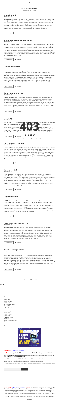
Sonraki (35, 279)
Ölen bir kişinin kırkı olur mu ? (14, 93)
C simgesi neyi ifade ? (11, 170)
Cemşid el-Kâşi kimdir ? (12, 67)
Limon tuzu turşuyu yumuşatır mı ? (16, 223)
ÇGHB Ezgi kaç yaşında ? (12, 196)
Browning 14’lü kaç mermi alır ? (15, 250)
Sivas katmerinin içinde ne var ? (14, 143)
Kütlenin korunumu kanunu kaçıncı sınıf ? (18, 40)
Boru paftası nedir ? (10, 15)
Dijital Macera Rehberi (29, 8)
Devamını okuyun (9, 33)
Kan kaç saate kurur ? (11, 118)
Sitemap (2, 284)
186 (31, 279)
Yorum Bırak (19, 59)
